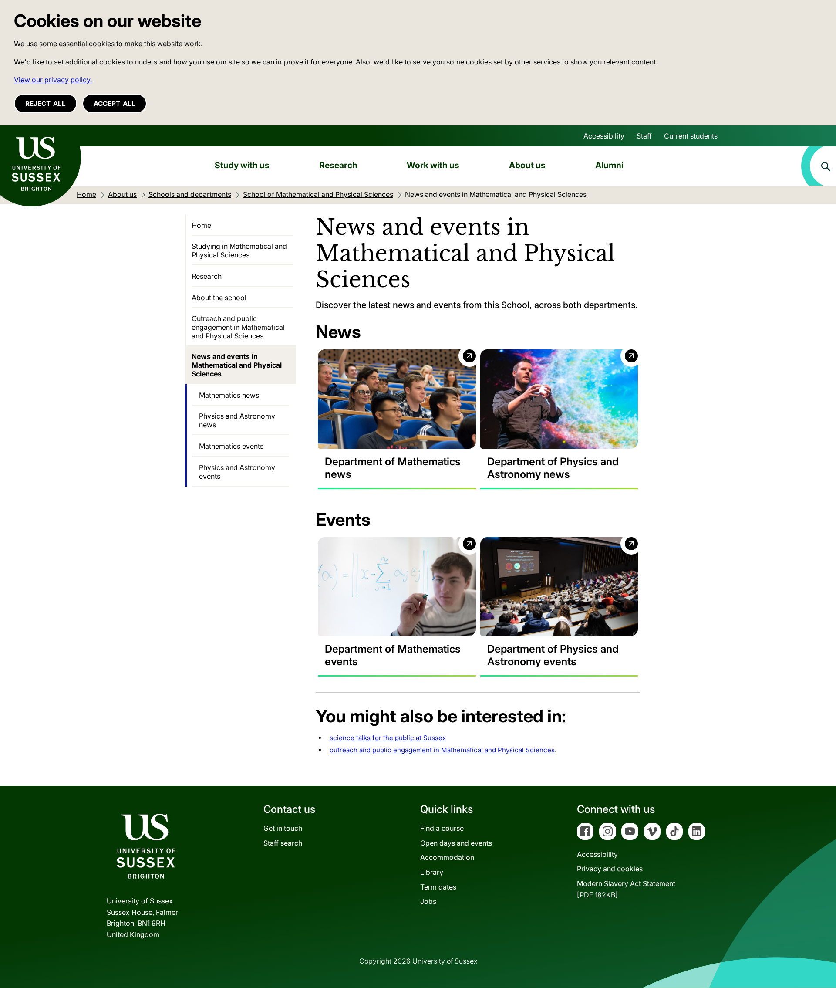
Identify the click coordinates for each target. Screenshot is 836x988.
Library (431, 872)
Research (338, 165)
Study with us (242, 165)
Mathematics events (231, 446)
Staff (644, 136)
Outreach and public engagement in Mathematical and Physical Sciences (238, 327)
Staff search (282, 843)
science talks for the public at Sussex (388, 738)
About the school (219, 297)
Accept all (114, 103)
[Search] (818, 166)
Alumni (609, 165)
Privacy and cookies (610, 868)
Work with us (433, 165)
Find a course (442, 828)
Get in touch (282, 828)
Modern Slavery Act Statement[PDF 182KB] (626, 889)
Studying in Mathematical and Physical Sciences (239, 250)
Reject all (45, 103)
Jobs (428, 901)
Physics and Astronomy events (237, 471)
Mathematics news (229, 395)
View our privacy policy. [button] (53, 79)
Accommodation (447, 857)
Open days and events (456, 843)
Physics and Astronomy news (237, 420)
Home (201, 225)
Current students (691, 136)
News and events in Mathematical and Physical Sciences (237, 365)
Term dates (438, 887)
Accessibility (603, 136)
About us (527, 165)
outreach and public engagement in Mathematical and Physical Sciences (442, 750)
